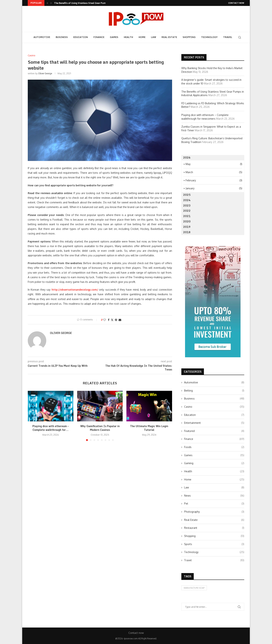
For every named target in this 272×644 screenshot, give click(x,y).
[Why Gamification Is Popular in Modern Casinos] (100, 406)
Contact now (236, 3)
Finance (98, 37)
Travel (227, 37)
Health (128, 37)
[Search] (239, 37)
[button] (47, 3)
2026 (187, 157)
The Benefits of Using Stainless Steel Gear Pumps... (82, 3)
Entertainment (214, 422)
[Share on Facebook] (108, 319)
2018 (187, 232)
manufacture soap (194, 588)
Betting (214, 390)
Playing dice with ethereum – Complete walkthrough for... (50, 428)
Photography (214, 511)
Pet (214, 503)
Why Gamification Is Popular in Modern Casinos (100, 428)
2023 (187, 205)
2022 (187, 211)
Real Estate (169, 37)
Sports (214, 544)
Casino (214, 406)
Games (114, 37)
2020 (187, 221)
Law (153, 37)
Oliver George (45, 73)
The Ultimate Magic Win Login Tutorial (149, 428)
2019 (187, 227)
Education (80, 37)
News (214, 495)
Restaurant (214, 527)
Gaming (214, 463)
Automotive (41, 37)
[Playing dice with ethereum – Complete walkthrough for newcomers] (50, 406)
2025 (187, 195)
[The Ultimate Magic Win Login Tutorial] (149, 406)
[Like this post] (104, 319)
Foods (214, 447)
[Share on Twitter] (112, 319)
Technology (209, 37)
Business (62, 37)
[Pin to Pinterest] (116, 319)
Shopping (189, 37)
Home (142, 37)
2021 (187, 216)
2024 (187, 200)
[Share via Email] (120, 319)
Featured (214, 430)
